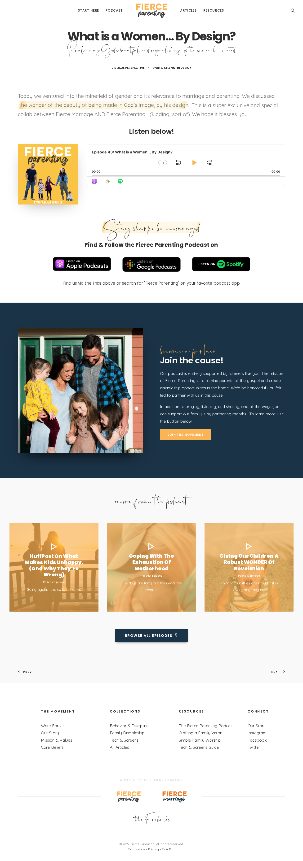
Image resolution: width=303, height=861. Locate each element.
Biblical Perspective (128, 68)
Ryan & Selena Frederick (172, 68)
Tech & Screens (124, 740)
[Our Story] (151, 818)
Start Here (88, 10)
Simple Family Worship (200, 740)
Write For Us (53, 725)
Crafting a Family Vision (200, 732)
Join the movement (186, 435)
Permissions (136, 849)
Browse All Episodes (149, 635)
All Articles (119, 747)
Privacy (153, 849)
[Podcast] (80, 390)
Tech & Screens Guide (199, 747)
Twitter (254, 747)
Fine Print (168, 849)
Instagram (257, 732)
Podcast (114, 10)
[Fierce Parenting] (151, 10)
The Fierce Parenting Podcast (206, 725)
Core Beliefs (52, 747)
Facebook (257, 740)
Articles (188, 10)
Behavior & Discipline (129, 725)
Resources (213, 10)
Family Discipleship (127, 732)
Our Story (50, 732)
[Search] (293, 10)
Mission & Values (56, 740)
